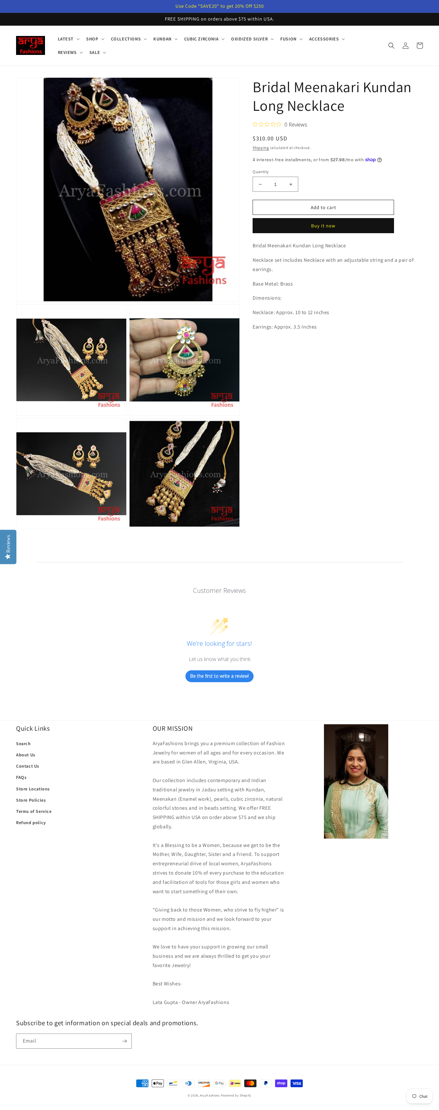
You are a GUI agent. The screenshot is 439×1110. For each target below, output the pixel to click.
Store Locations (33, 789)
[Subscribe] (124, 1041)
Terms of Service (34, 811)
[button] (68, 39)
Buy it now (323, 226)
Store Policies (31, 800)
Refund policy (31, 822)
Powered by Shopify (236, 1095)
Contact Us (27, 766)
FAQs (21, 777)
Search (23, 743)
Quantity (261, 171)
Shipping (261, 147)
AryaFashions (210, 1095)
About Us (25, 755)
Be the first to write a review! (219, 676)
